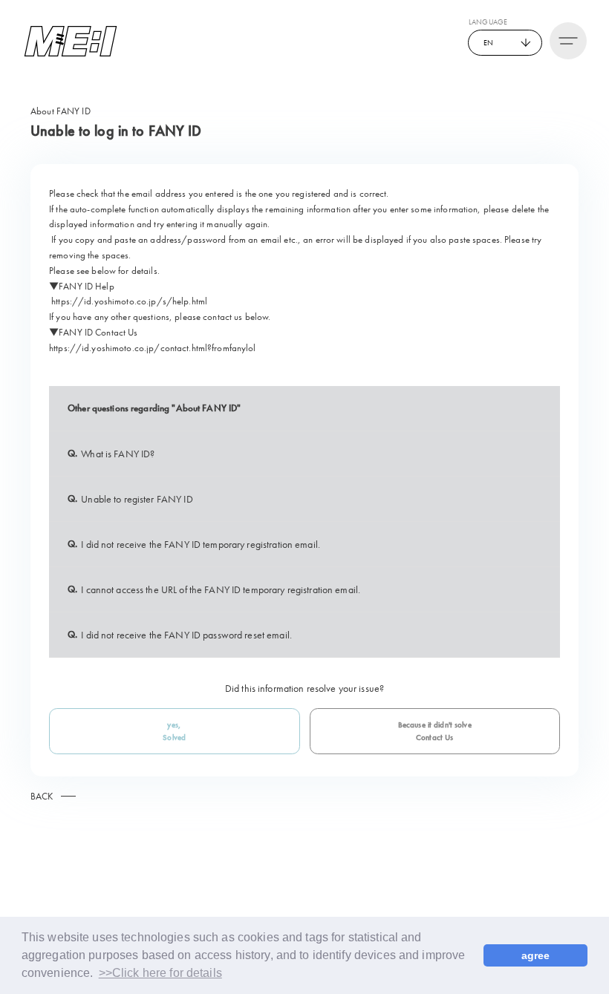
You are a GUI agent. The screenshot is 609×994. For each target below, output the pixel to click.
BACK (41, 796)
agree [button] (535, 955)
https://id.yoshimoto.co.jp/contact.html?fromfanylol (152, 347)
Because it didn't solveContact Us (435, 731)
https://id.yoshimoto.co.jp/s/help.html (129, 301)
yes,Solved (174, 731)
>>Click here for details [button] (160, 973)
